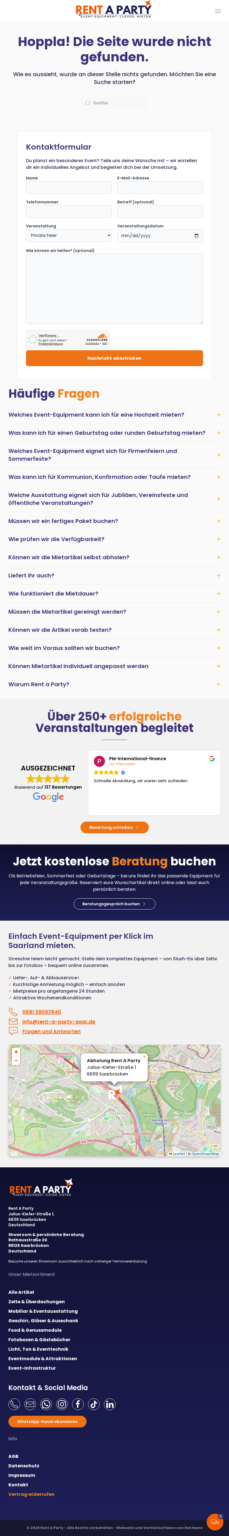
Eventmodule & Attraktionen (42, 1358)
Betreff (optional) (135, 202)
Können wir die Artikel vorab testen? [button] (60, 630)
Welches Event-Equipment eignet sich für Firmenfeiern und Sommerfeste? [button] (92, 455)
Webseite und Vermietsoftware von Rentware (159, 1527)
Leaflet (178, 1153)
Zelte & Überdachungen (36, 1302)
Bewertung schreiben (111, 827)
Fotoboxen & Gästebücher (39, 1339)
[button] (218, 11)
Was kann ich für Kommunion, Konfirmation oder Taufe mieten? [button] (99, 477)
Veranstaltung (41, 226)
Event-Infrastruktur (32, 1368)
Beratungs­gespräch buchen (111, 904)
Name (32, 178)
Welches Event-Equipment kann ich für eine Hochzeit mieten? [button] (96, 415)
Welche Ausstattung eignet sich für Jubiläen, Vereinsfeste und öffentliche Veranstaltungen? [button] (98, 499)
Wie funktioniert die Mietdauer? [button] (53, 593)
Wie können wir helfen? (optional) (60, 250)
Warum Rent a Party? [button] (38, 684)
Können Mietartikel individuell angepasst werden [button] (78, 666)
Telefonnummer (42, 202)
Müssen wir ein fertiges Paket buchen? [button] (63, 521)
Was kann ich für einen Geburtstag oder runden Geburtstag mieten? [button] (107, 433)
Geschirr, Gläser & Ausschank (43, 1320)
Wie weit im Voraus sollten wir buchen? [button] (64, 648)
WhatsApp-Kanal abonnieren (47, 1421)
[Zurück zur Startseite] (114, 11)
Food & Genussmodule (35, 1330)
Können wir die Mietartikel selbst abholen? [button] (68, 557)
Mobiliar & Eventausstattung (43, 1311)
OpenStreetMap (205, 1153)
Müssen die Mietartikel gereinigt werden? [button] (67, 612)
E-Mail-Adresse (133, 178)
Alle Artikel (21, 1292)
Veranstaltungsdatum (140, 226)
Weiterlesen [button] (105, 807)
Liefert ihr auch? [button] (31, 575)
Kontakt (18, 1485)
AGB (13, 1456)
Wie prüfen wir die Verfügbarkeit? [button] (56, 539)
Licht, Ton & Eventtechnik (38, 1349)
